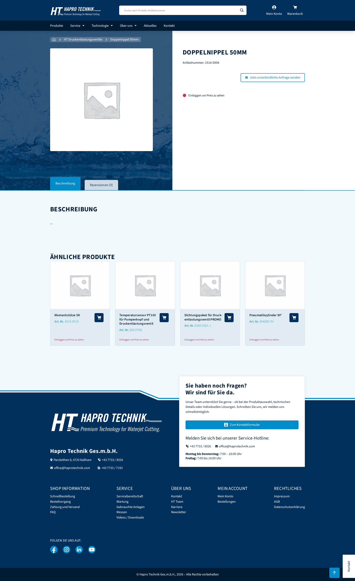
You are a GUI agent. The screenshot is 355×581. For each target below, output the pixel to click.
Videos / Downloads (130, 517)
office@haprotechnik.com (72, 468)
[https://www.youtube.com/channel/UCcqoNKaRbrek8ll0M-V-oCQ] (92, 549)
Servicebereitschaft (129, 496)
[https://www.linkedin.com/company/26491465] (79, 549)
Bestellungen (227, 502)
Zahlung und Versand (65, 507)
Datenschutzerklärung (289, 507)
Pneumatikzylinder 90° (265, 315)
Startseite (54, 39)
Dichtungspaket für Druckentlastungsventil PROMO (203, 317)
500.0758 (135, 330)
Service (75, 25)
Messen (121, 512)
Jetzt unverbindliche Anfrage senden (275, 77)
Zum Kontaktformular (245, 424)
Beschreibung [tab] (65, 183)
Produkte (56, 25)
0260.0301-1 (203, 325)
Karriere (176, 507)
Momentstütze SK (67, 315)
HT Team (177, 502)
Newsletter (178, 512)
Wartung (122, 502)
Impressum (282, 496)
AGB (277, 502)
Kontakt (169, 25)
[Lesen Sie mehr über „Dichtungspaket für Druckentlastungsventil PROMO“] (229, 317)
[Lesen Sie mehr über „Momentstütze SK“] (99, 317)
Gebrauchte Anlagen (130, 507)
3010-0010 (72, 321)
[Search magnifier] (242, 10)
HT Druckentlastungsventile (83, 39)
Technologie (100, 25)
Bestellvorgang (60, 502)
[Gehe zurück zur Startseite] (75, 10)
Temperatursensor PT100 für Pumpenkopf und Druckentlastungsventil (137, 319)
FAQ (53, 512)
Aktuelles (150, 25)
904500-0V (266, 321)
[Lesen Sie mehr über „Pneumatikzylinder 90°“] (294, 317)
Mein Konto (225, 496)
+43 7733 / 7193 (112, 468)
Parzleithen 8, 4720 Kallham (72, 460)
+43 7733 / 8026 (112, 460)
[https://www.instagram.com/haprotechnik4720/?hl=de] (66, 549)
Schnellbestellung (62, 496)
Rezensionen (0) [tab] (101, 185)
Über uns (126, 25)
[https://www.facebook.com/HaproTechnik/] (54, 549)
